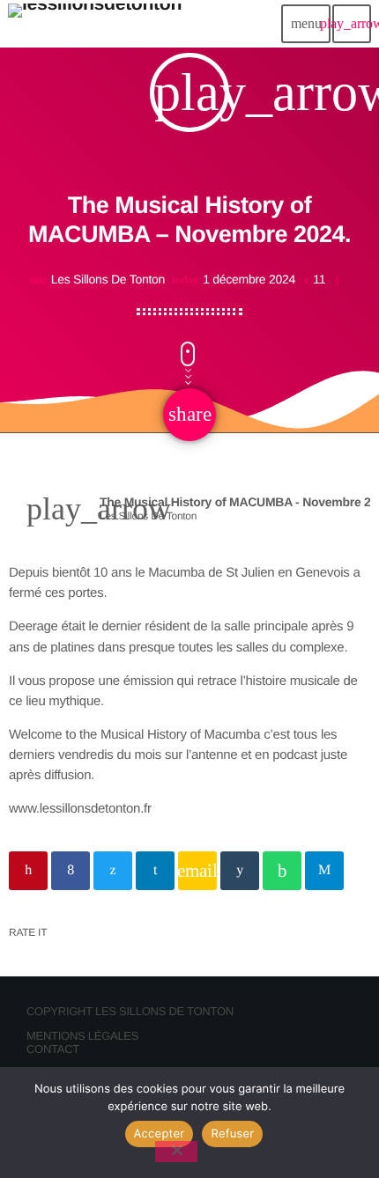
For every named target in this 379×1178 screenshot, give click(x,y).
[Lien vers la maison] (95, 24)
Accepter (159, 1134)
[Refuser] (176, 1151)
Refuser (232, 1134)
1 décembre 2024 (235, 279)
